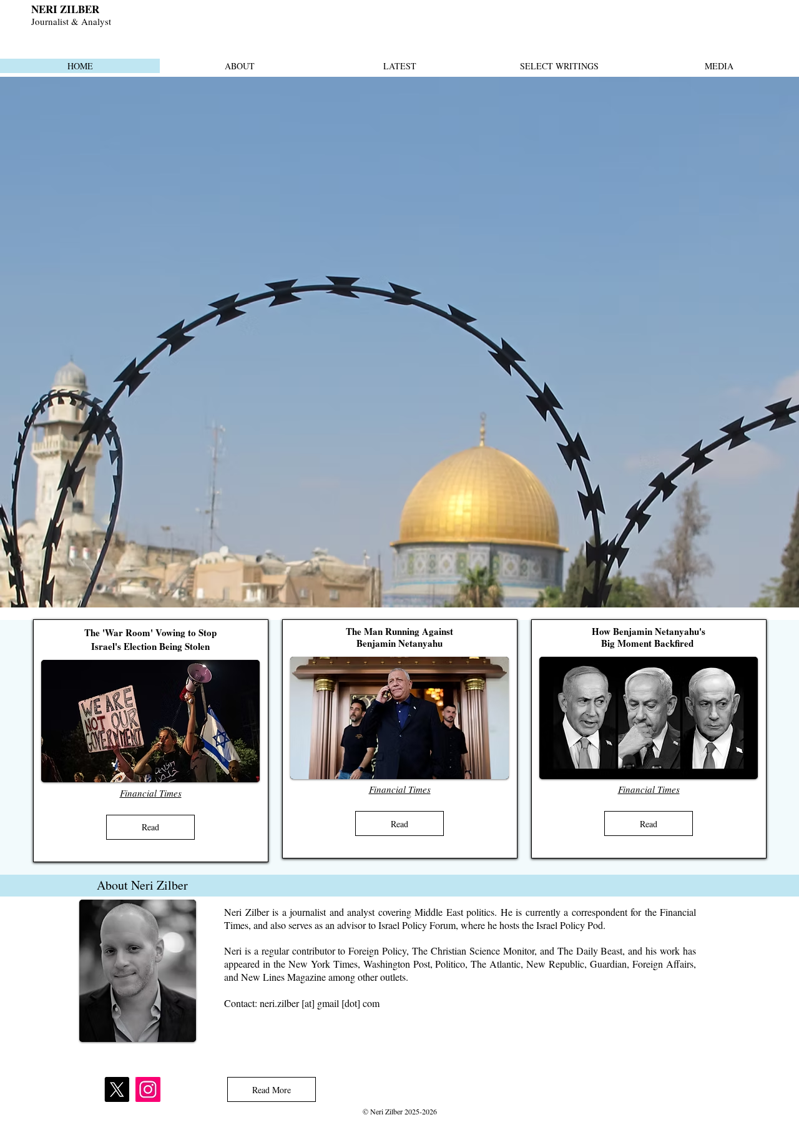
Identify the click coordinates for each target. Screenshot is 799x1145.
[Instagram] (147, 1089)
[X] (116, 1089)
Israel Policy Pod (569, 924)
